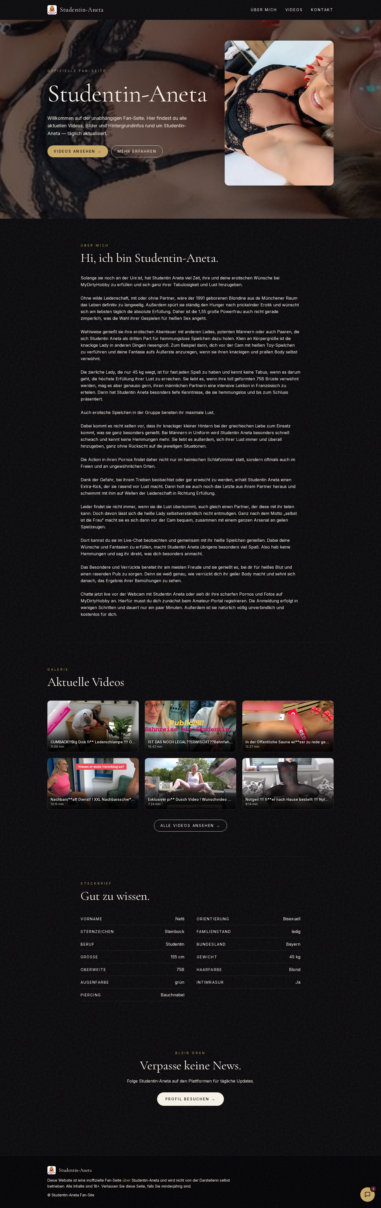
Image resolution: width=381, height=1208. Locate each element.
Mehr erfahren (137, 151)
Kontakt (322, 10)
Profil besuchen (190, 1099)
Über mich (264, 10)
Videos (294, 10)
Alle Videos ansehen (190, 825)
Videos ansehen (78, 151)
